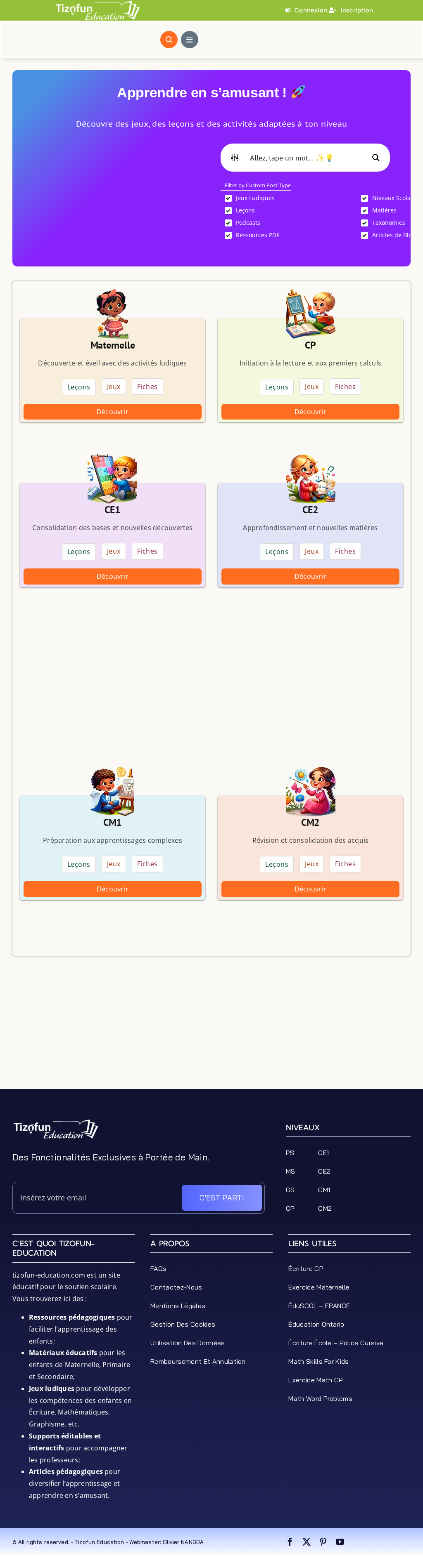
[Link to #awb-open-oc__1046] (169, 39)
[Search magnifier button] (376, 157)
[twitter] (306, 1542)
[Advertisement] (118, 201)
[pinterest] (323, 1542)
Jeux (114, 387)
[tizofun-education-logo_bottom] (55, 1122)
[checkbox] (285, 198)
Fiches (147, 387)
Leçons (78, 386)
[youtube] (340, 1542)
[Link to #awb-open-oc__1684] (189, 39)
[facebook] (290, 1542)
